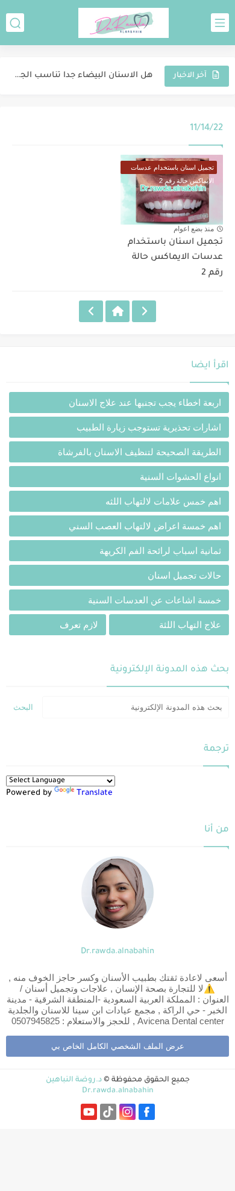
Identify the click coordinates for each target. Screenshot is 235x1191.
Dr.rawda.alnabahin (117, 951)
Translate (95, 793)
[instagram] (127, 1112)
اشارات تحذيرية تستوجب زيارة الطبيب (149, 427)
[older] (144, 311)
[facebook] (147, 1112)
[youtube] (89, 1112)
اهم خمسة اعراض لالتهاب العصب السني (145, 526)
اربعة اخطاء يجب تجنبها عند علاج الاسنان (145, 402)
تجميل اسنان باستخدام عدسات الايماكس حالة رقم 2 (175, 258)
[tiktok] (108, 1112)
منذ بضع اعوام (194, 229)
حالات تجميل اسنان (184, 575)
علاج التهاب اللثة (190, 625)
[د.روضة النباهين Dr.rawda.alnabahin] (123, 23)
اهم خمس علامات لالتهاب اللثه (163, 501)
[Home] (117, 311)
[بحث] (15, 22)
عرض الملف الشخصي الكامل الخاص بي (117, 1046)
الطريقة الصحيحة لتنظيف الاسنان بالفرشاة (139, 452)
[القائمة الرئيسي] (220, 22)
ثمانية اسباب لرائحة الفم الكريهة (160, 551)
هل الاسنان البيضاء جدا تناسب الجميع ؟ (83, 75)
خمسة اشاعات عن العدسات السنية (154, 600)
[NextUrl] (91, 311)
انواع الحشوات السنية (180, 476)
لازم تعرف (79, 625)
